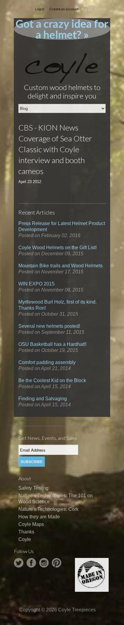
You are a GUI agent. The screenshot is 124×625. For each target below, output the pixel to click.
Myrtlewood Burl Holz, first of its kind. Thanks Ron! (57, 305)
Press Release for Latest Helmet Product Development (61, 226)
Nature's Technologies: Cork (48, 509)
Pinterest (56, 563)
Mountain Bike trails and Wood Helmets (60, 265)
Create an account (64, 9)
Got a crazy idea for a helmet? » (62, 29)
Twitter (18, 563)
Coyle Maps (31, 524)
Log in (40, 9)
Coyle (24, 539)
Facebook (31, 563)
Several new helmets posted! (49, 326)
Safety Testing (33, 488)
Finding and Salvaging (42, 398)
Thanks (26, 531)
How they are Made (39, 516)
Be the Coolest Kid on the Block (52, 380)
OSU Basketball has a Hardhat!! (52, 344)
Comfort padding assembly (47, 362)
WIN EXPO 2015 (36, 283)
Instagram (44, 563)
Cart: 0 (100, 9)
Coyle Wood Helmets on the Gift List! (57, 247)
